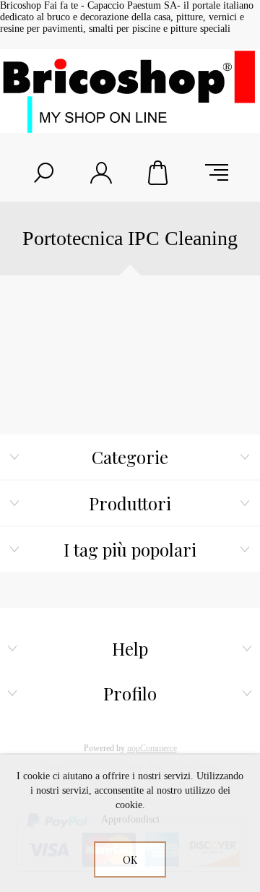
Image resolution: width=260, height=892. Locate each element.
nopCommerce (152, 748)
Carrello (159, 172)
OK (130, 860)
